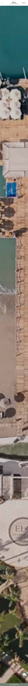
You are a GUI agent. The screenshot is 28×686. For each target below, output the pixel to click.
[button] (2, 3)
